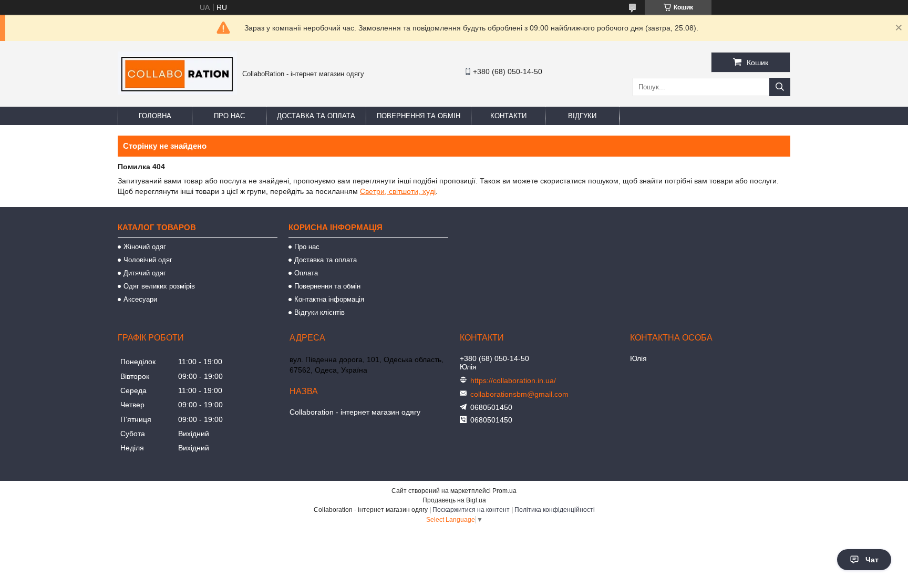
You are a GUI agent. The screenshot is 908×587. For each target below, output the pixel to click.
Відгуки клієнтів (319, 312)
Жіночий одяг (144, 247)
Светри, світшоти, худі (398, 191)
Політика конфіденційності (554, 509)
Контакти (508, 116)
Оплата (306, 273)
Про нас (229, 116)
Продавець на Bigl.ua (454, 500)
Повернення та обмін (418, 116)
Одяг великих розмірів (159, 286)
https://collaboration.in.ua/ (513, 380)
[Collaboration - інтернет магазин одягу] (177, 92)
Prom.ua (504, 491)
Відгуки (582, 116)
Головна (155, 116)
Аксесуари (140, 299)
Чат (872, 559)
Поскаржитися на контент (471, 509)
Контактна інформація (329, 299)
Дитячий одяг (144, 273)
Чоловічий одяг (147, 260)
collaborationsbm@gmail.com (519, 394)
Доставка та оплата (316, 116)
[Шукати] (779, 87)
